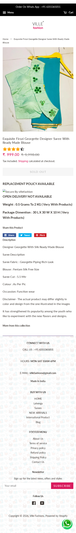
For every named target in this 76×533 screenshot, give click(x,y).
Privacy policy (38, 448)
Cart (70, 12)
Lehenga (38, 403)
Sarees (38, 408)
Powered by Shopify (56, 516)
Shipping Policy (38, 457)
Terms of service (38, 443)
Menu (10, 12)
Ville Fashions (37, 516)
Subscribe (62, 485)
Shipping (23, 161)
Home (5, 39)
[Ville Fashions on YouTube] (42, 503)
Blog (38, 422)
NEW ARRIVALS (38, 412)
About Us (38, 438)
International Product (38, 417)
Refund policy (38, 452)
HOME (38, 398)
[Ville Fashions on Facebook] (34, 503)
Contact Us (38, 462)
